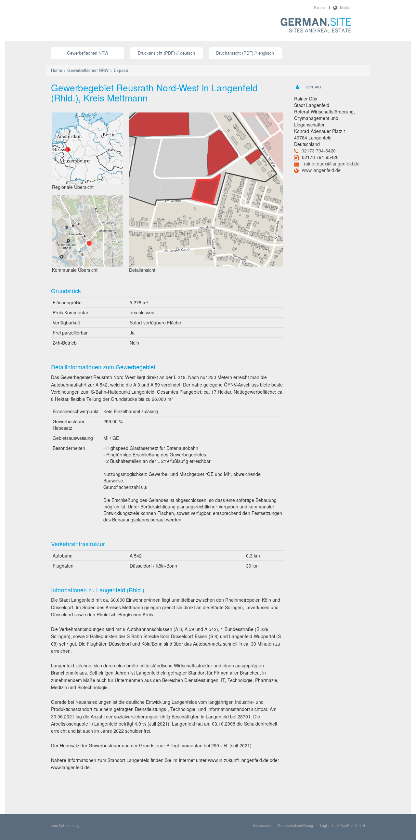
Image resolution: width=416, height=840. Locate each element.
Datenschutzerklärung (295, 825)
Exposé (121, 70)
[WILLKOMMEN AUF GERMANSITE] (316, 26)
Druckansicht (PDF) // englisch (245, 53)
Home (56, 70)
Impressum (262, 825)
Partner (320, 7)
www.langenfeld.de (321, 170)
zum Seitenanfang (65, 825)
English (345, 7)
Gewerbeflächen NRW (87, 53)
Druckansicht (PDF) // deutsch (166, 53)
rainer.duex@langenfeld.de (331, 163)
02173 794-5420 (319, 150)
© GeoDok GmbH (351, 825)
